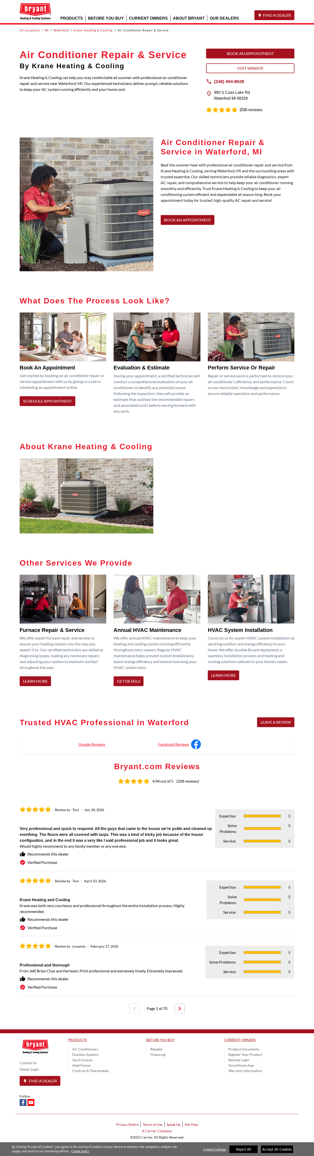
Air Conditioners (85, 1049)
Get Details (128, 681)
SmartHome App (241, 1065)
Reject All (243, 1149)
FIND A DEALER (277, 15)
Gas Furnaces (82, 1060)
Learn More (35, 681)
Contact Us (28, 1063)
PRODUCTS (71, 18)
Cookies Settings (214, 1149)
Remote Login (238, 1060)
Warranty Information (245, 1071)
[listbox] (157, 898)
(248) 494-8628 (229, 81)
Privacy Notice (127, 1124)
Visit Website (250, 68)
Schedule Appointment (47, 401)
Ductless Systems (85, 1054)
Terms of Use (152, 1124)
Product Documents (243, 1049)
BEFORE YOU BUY (106, 18)
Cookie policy (80, 1151)
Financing (157, 1054)
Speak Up (174, 1124)
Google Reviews (91, 744)
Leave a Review (276, 722)
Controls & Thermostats (90, 1071)
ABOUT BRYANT (189, 18)
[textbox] (227, 185)
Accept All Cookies (277, 1149)
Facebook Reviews (173, 744)
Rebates (156, 1049)
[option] (157, 898)
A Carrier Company (157, 1131)
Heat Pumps (81, 1065)
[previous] (134, 1009)
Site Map (191, 1124)
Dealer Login (29, 1069)
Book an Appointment (250, 53)
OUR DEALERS (224, 18)
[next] (180, 1009)
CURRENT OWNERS (148, 18)
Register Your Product (245, 1054)
